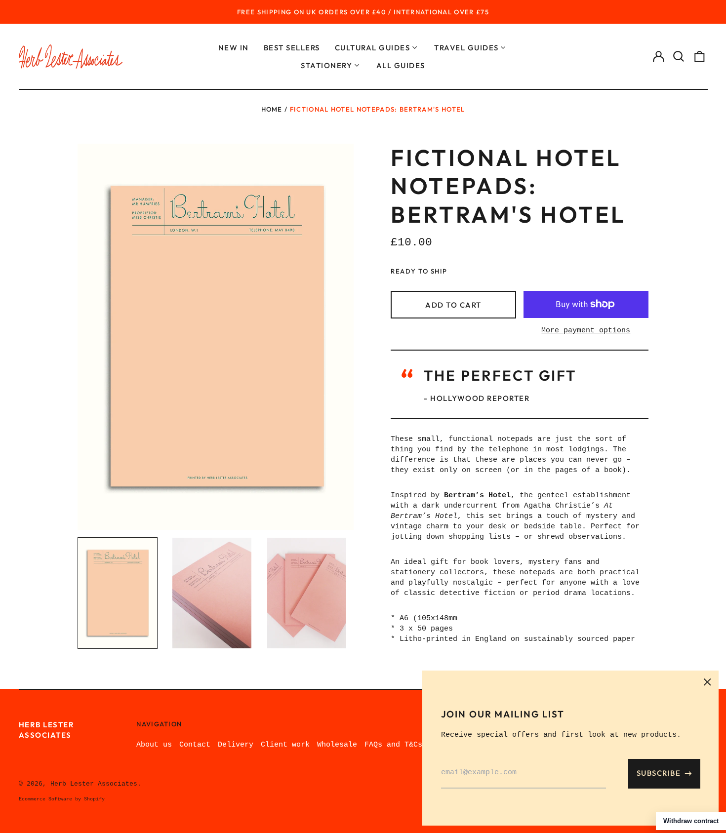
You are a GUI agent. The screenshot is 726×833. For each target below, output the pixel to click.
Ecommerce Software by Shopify (62, 799)
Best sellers (292, 47)
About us (154, 745)
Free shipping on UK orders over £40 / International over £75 (363, 12)
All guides (400, 65)
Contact (194, 745)
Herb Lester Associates (93, 784)
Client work (285, 745)
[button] (679, 56)
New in (233, 47)
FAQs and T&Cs (393, 745)
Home (271, 109)
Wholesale (337, 745)
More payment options (585, 330)
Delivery (235, 745)
